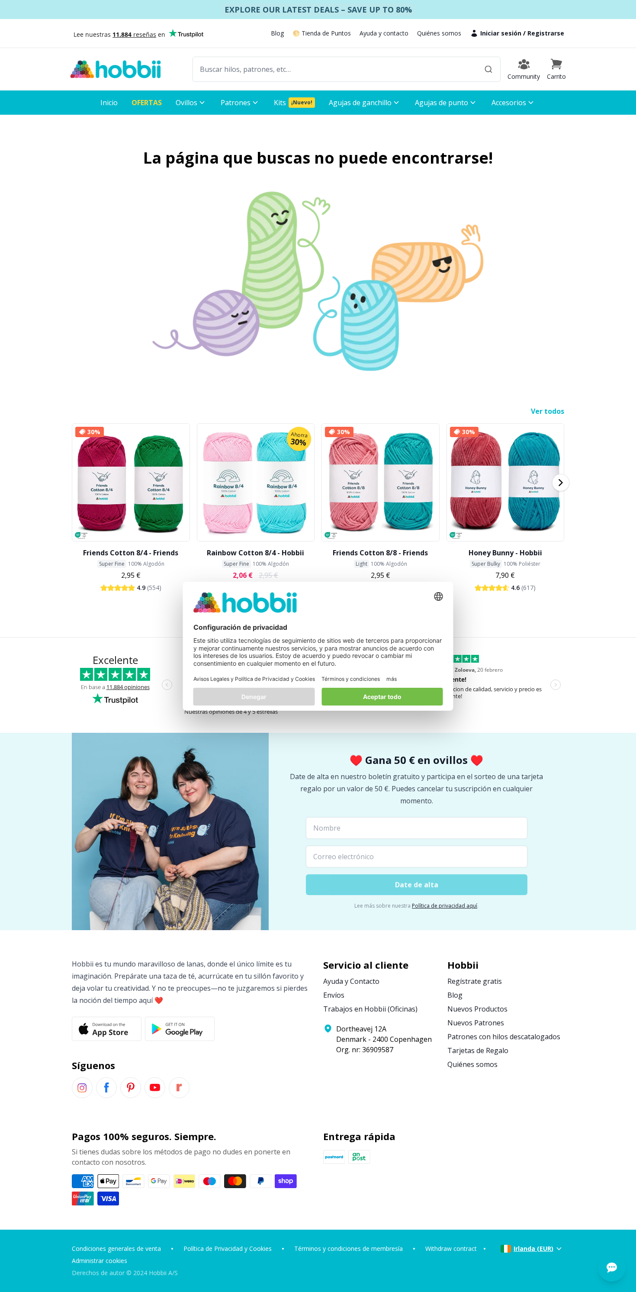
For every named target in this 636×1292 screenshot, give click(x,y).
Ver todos (547, 411)
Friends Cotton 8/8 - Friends (380, 552)
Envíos (333, 995)
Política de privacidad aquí (444, 905)
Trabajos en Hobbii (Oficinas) (370, 1009)
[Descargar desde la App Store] (106, 1029)
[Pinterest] (130, 1087)
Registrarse (545, 33)
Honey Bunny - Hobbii (505, 552)
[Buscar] (488, 69)
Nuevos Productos (477, 1009)
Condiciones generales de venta (116, 1248)
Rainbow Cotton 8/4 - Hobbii (255, 552)
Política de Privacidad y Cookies (227, 1248)
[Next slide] (560, 482)
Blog (277, 33)
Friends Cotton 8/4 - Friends (130, 552)
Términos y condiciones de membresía (348, 1248)
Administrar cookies (99, 1261)
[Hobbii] (115, 69)
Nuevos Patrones (475, 1023)
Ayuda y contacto (384, 33)
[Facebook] (106, 1087)
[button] (556, 69)
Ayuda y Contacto (351, 981)
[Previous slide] (75, 482)
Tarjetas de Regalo (477, 1050)
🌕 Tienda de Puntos (321, 33)
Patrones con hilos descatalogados (503, 1036)
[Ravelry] (179, 1087)
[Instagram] (82, 1087)
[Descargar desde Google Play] (180, 1029)
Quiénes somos (439, 33)
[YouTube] (155, 1087)
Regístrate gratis (474, 981)
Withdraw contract (451, 1248)
